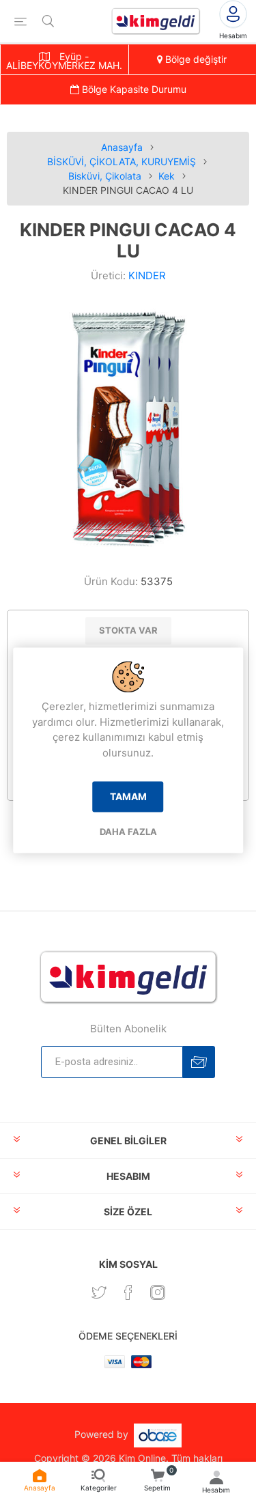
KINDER (147, 275)
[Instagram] (158, 1292)
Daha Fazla (128, 832)
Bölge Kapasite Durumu (132, 89)
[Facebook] (128, 1292)
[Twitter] (99, 1292)
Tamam (128, 797)
